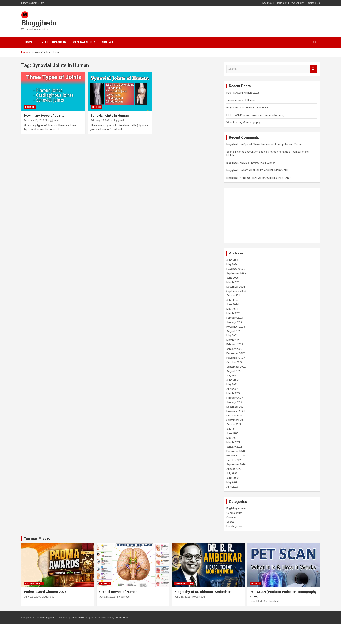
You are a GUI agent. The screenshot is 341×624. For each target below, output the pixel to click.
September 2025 (236, 273)
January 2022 (234, 402)
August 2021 (233, 424)
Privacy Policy (297, 3)
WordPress (121, 617)
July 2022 (231, 375)
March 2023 (233, 340)
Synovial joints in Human (110, 115)
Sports (230, 521)
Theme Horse (80, 617)
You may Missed (37, 538)
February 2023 (234, 344)
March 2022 (233, 393)
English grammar (53, 42)
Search (313, 69)
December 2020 (235, 451)
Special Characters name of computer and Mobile (272, 144)
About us (267, 3)
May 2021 (232, 437)
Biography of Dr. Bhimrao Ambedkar (247, 107)
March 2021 (233, 442)
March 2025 (233, 282)
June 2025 (232, 277)
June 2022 (232, 380)
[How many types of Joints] (53, 91)
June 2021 (232, 433)
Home (29, 42)
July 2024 (231, 300)
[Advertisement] (271, 215)
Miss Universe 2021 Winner (259, 162)
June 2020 (232, 477)
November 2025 (235, 268)
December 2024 (235, 286)
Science (108, 42)
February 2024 (234, 317)
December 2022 (235, 353)
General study (84, 42)
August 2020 (233, 469)
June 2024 (232, 304)
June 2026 (232, 260)
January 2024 (234, 322)
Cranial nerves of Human (240, 100)
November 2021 (235, 411)
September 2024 (236, 291)
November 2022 (235, 357)
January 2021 (234, 446)
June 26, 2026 (32, 596)
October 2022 (234, 362)
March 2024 (233, 313)
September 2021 (236, 420)
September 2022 (236, 366)
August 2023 (233, 331)
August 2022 (233, 371)
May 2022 (232, 384)
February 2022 (234, 397)
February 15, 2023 (101, 120)
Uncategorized (234, 526)
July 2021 (231, 429)
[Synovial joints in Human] (120, 91)
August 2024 (233, 295)
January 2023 (234, 348)
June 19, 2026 (182, 596)
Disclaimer (281, 3)
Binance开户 (233, 177)
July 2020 (231, 473)
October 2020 (234, 460)
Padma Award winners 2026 (242, 92)
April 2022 (232, 389)
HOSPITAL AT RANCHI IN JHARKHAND (266, 170)
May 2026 (232, 264)
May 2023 (232, 335)
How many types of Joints (44, 115)
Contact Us (314, 3)
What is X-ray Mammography (243, 122)
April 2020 (232, 486)
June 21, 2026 (107, 596)
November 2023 (235, 326)
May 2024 (232, 308)
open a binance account (240, 151)
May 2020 (232, 482)
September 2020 (236, 464)
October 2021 (234, 415)
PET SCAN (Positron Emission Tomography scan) (255, 115)
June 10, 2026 (258, 601)
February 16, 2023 (34, 120)
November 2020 (235, 455)
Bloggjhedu (39, 23)
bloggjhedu (52, 120)
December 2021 (235, 406)
